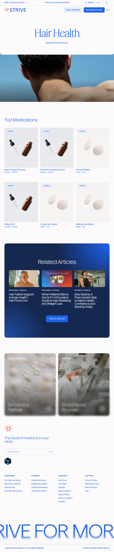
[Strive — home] (16, 10)
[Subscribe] (50, 451)
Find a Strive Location (14, 2)
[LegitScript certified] (7, 461)
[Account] (106, 2)
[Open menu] (108, 10)
